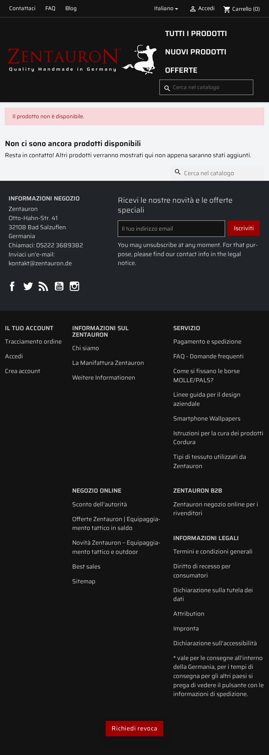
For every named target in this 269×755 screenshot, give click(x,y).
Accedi (14, 356)
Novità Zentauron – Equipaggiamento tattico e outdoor (116, 547)
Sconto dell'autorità (99, 504)
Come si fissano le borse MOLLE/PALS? (206, 375)
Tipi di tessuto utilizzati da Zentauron (209, 461)
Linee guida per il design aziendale (206, 399)
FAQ (50, 8)
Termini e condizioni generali (213, 551)
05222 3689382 (59, 245)
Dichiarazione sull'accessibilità (215, 643)
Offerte (181, 70)
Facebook (13, 287)
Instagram (75, 287)
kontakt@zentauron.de (40, 263)
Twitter (28, 287)
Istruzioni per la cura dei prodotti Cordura (218, 437)
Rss (44, 287)
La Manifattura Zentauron (108, 363)
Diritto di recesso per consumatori (202, 570)
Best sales (86, 566)
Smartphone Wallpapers (206, 418)
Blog (71, 8)
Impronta (186, 628)
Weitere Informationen (103, 377)
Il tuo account (29, 328)
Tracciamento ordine (33, 341)
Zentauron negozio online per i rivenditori (215, 509)
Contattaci (22, 8)
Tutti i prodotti (196, 33)
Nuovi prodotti (195, 52)
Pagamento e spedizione (207, 341)
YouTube (59, 287)
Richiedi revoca (134, 728)
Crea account (22, 371)
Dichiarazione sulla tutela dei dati (213, 594)
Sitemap (83, 581)
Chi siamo (85, 348)
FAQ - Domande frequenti (208, 356)
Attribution (188, 613)
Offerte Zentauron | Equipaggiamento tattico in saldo (116, 523)
